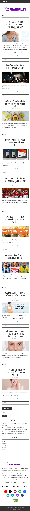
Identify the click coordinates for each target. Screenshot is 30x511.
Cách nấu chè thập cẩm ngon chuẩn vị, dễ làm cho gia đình (15, 219)
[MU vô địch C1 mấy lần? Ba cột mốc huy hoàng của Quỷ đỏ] (15, 193)
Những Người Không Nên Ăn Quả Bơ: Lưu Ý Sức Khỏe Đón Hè (15, 104)
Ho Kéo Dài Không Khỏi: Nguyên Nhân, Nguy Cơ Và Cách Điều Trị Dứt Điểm (15, 24)
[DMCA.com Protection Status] (15, 500)
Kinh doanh (4, 445)
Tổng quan (5, 1)
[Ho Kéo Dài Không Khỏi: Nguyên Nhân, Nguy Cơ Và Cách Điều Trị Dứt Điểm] (15, 36)
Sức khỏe (4, 60)
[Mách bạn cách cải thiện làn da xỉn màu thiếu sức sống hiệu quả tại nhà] (15, 346)
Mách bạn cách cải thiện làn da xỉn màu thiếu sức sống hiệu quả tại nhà (15, 334)
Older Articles (7, 408)
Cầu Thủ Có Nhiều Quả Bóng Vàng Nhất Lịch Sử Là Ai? (15, 66)
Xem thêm (15, 55)
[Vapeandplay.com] (15, 9)
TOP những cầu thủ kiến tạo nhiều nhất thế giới (15, 256)
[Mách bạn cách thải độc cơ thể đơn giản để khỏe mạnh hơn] (15, 307)
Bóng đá (4, 96)
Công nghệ (5, 172)
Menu (3, 16)
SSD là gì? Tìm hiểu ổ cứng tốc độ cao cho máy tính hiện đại (15, 142)
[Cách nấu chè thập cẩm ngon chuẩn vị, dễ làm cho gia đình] (15, 231)
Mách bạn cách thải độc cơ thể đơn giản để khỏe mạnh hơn (15, 295)
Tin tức (4, 403)
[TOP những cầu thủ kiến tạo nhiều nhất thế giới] (15, 267)
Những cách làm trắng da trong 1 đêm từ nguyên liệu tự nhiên (15, 372)
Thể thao (4, 287)
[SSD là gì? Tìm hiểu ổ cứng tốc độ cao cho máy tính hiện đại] (15, 154)
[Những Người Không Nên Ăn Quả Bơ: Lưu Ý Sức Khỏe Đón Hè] (15, 116)
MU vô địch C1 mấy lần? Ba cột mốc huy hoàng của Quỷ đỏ (15, 181)
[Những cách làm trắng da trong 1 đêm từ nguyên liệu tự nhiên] (15, 384)
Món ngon (5, 249)
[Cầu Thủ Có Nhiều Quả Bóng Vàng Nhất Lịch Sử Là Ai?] (15, 77)
